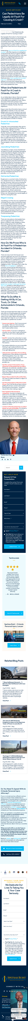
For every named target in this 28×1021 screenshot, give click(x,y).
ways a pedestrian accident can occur (13, 78)
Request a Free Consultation (14, 848)
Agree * (12, 531)
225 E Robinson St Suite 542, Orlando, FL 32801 (10, 999)
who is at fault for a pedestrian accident (14, 51)
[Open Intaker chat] (12, 1020)
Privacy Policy (13, 531)
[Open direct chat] (24, 988)
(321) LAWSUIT (21, 808)
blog (13, 726)
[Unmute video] (18, 1002)
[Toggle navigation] (25, 3)
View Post (6, 700)
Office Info (5, 1005)
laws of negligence (10, 266)
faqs (19, 24)
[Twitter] (7, 991)
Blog (9, 32)
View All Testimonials (13, 613)
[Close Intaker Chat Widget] (26, 988)
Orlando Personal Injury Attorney (11, 803)
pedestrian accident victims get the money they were (13, 284)
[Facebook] (4, 991)
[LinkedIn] (9, 991)
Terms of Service (10, 954)
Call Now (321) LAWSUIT (13, 854)
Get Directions (6, 1007)
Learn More (13, 645)
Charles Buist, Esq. (6, 455)
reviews (8, 838)
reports (13, 688)
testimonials (17, 838)
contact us (14, 807)
